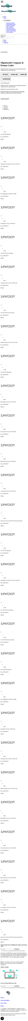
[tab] (4, 74)
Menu (2, 36)
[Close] (1, 14)
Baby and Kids (9, 26)
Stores (4, 17)
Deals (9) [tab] (5, 108)
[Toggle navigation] (2, 2)
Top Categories (7, 20)
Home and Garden (10, 25)
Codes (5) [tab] (5, 106)
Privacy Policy (4, 1003)
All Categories (9, 32)
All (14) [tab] (5, 105)
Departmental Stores (11, 24)
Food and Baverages (11, 29)
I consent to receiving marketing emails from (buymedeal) (13, 950)
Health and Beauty (10, 23)
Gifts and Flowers (10, 28)
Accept (6, 967)
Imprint (2, 1005)
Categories (5, 42)
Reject (2, 967)
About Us (2, 997)
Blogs (4, 16)
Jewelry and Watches (11, 30)
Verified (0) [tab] (6, 109)
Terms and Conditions (5, 1000)
